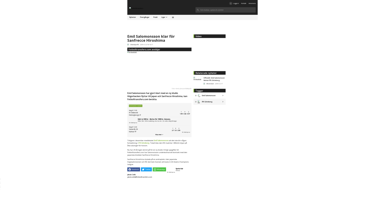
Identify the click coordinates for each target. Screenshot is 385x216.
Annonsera (252, 3)
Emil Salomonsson (161, 140)
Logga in (236, 3)
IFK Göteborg (143, 143)
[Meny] (173, 17)
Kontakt (243, 3)
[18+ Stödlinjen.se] (186, 129)
